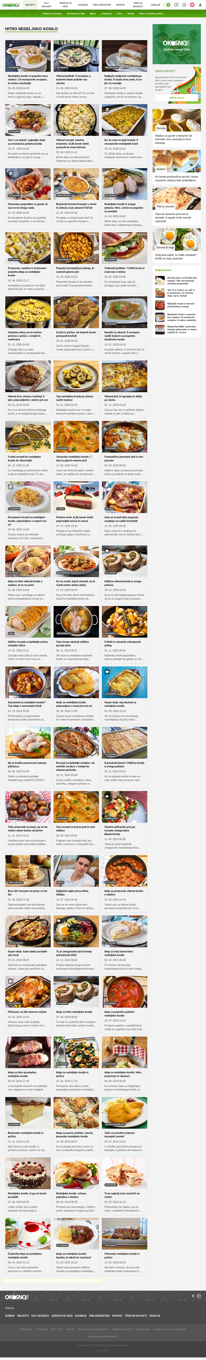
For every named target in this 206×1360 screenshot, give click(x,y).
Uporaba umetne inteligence (103, 1336)
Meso (93, 13)
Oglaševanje (26, 1329)
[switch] (167, 4)
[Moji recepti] (192, 5)
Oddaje (155, 5)
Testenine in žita (76, 13)
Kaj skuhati (46, 5)
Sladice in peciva (52, 13)
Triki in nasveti (138, 5)
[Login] (200, 5)
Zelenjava (106, 13)
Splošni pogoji (142, 1329)
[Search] (176, 5)
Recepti (30, 5)
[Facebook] (193, 1296)
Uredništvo (41, 1329)
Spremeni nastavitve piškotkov (93, 1329)
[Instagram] (199, 1296)
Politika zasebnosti (122, 1329)
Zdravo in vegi (65, 5)
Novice (120, 5)
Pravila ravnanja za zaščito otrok (169, 1329)
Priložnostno (102, 5)
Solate (130, 13)
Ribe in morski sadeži (151, 13)
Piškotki (70, 1329)
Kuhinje (83, 5)
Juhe (119, 13)
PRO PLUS (56, 1329)
